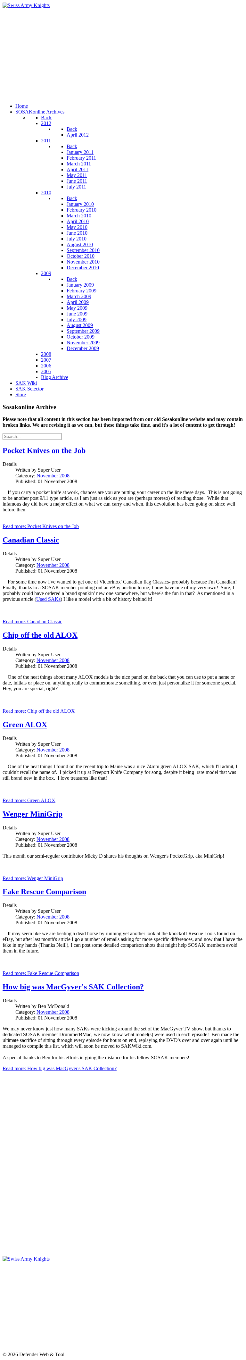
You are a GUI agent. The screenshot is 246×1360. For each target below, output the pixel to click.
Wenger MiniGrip (32, 814)
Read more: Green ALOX (29, 800)
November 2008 (53, 475)
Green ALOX (25, 724)
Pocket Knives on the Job (44, 450)
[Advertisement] (123, 53)
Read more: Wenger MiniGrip (33, 878)
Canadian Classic (31, 540)
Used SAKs (48, 599)
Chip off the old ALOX (40, 635)
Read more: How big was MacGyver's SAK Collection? (60, 1068)
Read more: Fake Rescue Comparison (41, 973)
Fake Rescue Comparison (44, 891)
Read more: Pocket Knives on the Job (41, 526)
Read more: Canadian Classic (32, 621)
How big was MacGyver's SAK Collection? (73, 987)
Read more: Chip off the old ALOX (39, 711)
